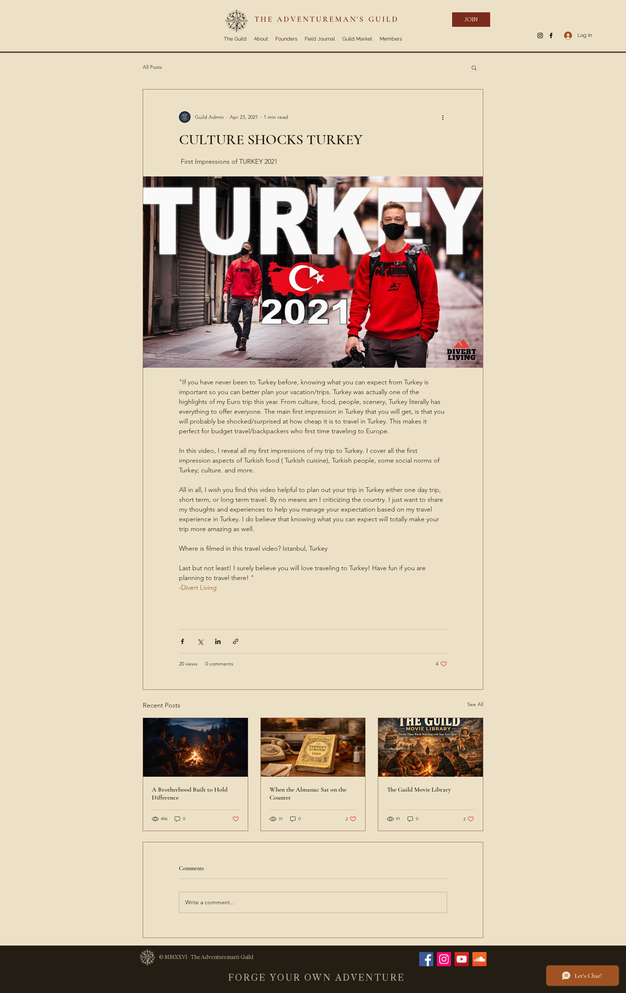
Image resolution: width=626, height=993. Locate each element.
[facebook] (551, 35)
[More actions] (442, 117)
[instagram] (540, 35)
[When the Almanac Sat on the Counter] (313, 747)
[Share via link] (235, 641)
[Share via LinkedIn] (217, 641)
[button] (474, 67)
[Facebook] (426, 959)
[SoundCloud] (479, 959)
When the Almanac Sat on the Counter (308, 793)
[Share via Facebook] (182, 641)
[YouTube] (462, 959)
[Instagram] (444, 959)
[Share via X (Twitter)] (200, 641)
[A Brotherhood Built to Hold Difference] (195, 747)
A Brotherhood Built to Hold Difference (190, 793)
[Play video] (313, 272)
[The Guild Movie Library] (430, 747)
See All (475, 704)
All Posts (152, 67)
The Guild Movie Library (419, 789)
